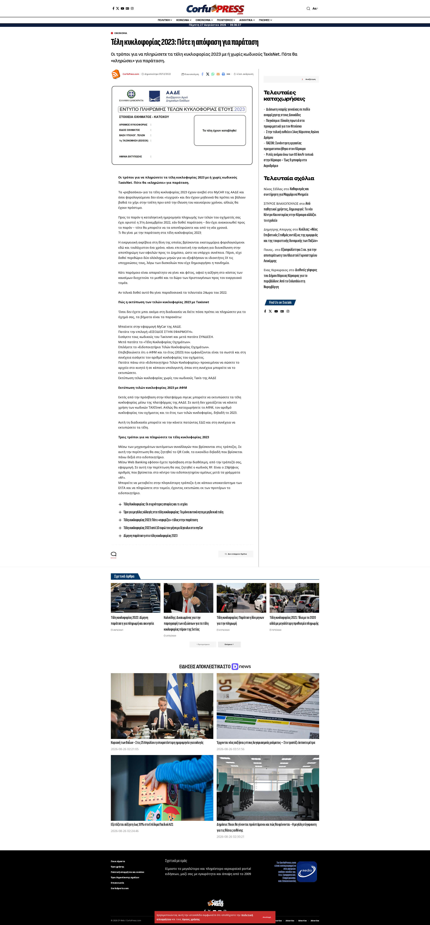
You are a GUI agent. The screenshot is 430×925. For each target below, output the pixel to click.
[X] (117, 8)
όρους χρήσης (191, 919)
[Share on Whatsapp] (212, 74)
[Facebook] (113, 8)
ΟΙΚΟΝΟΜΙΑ (120, 33)
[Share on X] (207, 74)
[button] (266, 917)
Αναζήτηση (311, 79)
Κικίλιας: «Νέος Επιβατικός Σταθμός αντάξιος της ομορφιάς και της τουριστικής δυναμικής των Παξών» (291, 235)
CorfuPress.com (131, 74)
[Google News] (127, 8)
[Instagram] (132, 8)
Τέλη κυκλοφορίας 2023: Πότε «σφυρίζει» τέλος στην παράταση (160, 519)
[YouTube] (122, 8)
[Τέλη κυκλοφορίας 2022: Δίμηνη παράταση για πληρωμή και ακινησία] (135, 598)
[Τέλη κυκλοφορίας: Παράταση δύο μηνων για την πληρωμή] (241, 598)
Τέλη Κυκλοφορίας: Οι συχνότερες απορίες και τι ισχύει (155, 504)
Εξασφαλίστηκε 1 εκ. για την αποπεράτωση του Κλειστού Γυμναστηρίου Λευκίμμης (290, 255)
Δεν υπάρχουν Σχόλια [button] (237, 554)
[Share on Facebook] (202, 74)
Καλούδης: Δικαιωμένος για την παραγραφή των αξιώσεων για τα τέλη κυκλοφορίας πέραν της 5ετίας (186, 623)
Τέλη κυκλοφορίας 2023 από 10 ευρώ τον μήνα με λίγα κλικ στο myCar (163, 527)
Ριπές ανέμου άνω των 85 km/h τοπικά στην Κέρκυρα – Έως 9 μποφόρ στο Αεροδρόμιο (288, 160)
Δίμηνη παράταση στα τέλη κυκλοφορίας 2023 (150, 535)
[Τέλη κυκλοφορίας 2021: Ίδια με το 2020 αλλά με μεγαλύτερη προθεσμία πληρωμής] (294, 598)
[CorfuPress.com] (215, 8)
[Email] (218, 74)
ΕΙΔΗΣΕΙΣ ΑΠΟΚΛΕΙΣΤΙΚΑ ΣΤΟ (205, 666)
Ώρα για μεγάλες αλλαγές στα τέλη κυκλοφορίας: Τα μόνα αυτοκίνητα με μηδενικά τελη (173, 512)
